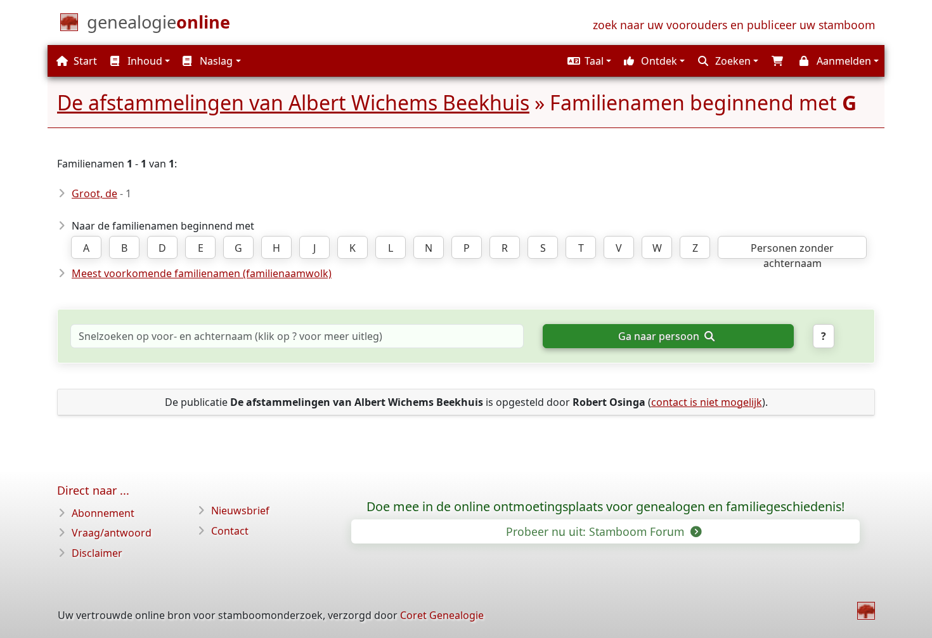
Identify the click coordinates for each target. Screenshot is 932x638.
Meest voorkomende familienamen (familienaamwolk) (202, 273)
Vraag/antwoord (112, 533)
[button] (587, 61)
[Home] (866, 611)
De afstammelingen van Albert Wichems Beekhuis (293, 102)
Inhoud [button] (143, 61)
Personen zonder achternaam (792, 250)
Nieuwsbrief (240, 511)
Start (84, 61)
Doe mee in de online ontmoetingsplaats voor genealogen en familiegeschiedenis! (605, 506)
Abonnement (103, 513)
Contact (230, 531)
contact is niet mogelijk (706, 402)
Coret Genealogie (442, 615)
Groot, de (94, 193)
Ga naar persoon (660, 336)
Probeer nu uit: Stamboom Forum (596, 531)
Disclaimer (97, 553)
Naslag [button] (215, 61)
